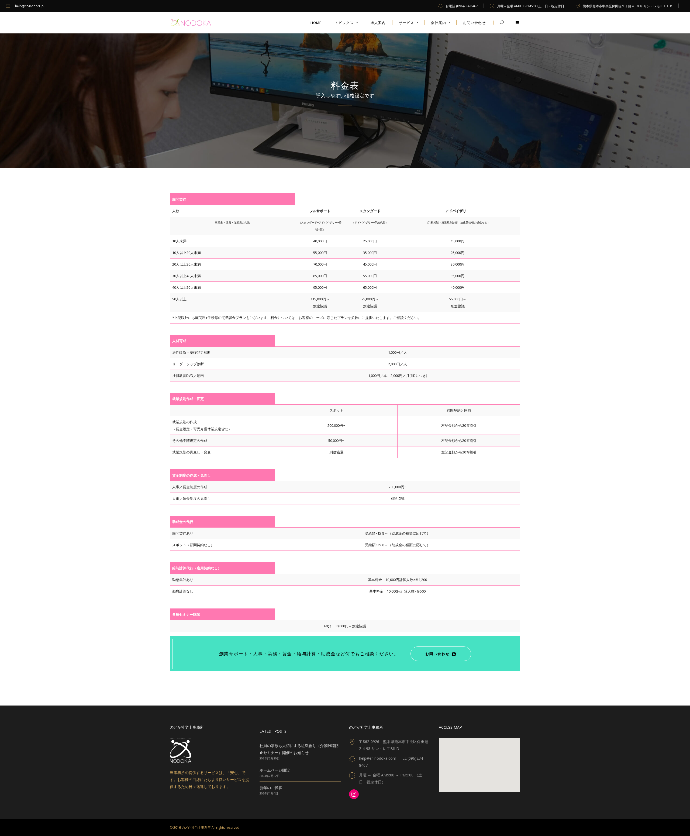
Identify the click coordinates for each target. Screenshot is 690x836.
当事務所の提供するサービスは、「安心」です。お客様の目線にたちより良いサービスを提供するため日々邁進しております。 (209, 779)
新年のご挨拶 (271, 787)
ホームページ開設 (275, 770)
